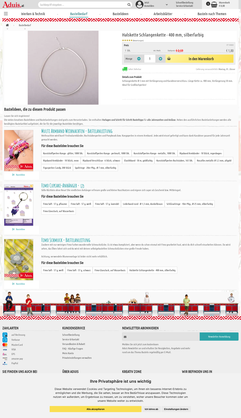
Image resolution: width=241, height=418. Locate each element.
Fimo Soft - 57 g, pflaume (55, 203)
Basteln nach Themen (212, 13)
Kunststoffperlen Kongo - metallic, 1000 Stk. (155, 153)
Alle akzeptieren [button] (96, 409)
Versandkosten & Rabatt (73, 343)
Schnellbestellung (184, 2)
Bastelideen (121, 13)
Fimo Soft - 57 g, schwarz (79, 270)
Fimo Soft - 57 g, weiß (81, 203)
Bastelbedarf (78, 13)
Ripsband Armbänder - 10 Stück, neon (61, 160)
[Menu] (5, 13)
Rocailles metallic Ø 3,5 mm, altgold (214, 160)
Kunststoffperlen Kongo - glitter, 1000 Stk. (63, 153)
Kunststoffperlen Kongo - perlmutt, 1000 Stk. (108, 153)
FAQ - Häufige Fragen (72, 348)
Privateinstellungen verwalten (77, 357)
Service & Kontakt (184, 5)
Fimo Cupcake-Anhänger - (60, 185)
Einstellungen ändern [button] (176, 409)
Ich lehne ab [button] (151, 409)
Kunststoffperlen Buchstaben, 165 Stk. (174, 160)
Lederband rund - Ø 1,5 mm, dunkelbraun (143, 203)
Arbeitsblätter (163, 13)
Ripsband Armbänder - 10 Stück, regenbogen (201, 153)
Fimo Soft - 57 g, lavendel (107, 203)
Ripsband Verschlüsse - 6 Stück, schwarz (101, 160)
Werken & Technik (33, 13)
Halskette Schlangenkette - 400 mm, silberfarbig (152, 270)
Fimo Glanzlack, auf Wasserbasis (58, 211)
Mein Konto (68, 353)
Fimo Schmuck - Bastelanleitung (65, 240)
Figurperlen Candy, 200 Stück (57, 167)
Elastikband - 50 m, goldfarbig (138, 160)
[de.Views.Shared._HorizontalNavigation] (7, 26)
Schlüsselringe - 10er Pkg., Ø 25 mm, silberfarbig (190, 203)
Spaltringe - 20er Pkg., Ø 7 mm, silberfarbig (95, 167)
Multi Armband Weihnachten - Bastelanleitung (76, 130)
